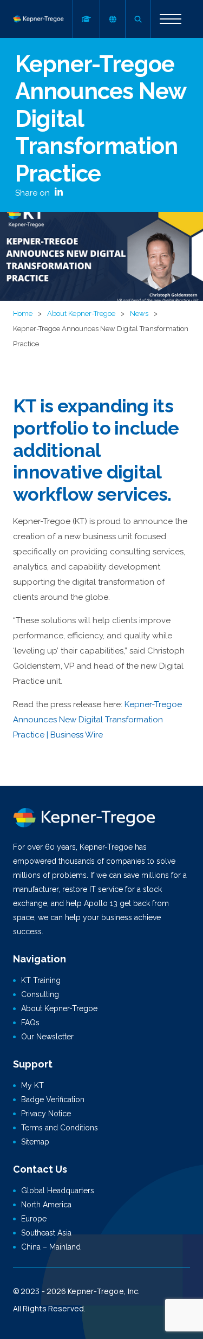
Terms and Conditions (59, 1127)
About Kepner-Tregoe (81, 313)
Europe (34, 1218)
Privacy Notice (46, 1113)
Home (22, 313)
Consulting (40, 994)
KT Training (41, 980)
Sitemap (35, 1141)
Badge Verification (52, 1099)
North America (46, 1204)
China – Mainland (51, 1247)
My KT (32, 1085)
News (139, 313)
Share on (33, 193)
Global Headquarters (57, 1190)
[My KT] (86, 19)
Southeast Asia (46, 1232)
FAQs (30, 1022)
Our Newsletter (47, 1036)
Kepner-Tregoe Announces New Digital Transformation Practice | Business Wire (97, 720)
